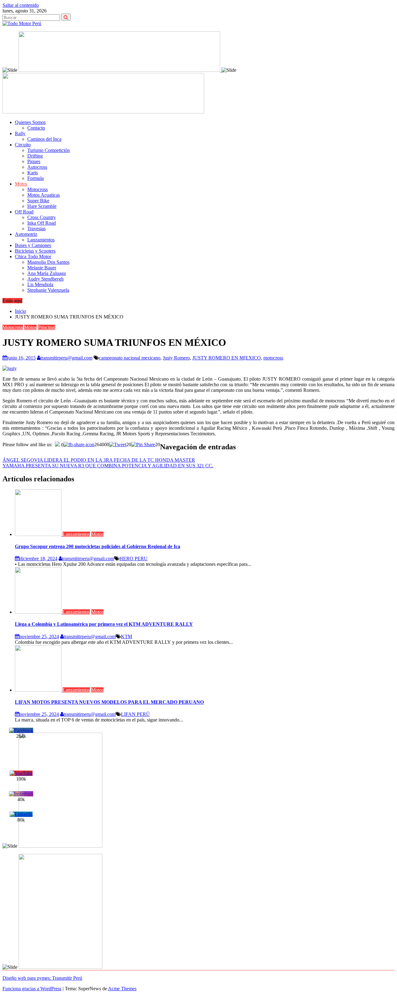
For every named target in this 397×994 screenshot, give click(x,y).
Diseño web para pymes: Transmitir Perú (42, 978)
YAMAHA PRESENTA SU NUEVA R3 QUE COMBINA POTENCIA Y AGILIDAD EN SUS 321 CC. (107, 465)
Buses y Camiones (33, 245)
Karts (32, 172)
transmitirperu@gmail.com (66, 357)
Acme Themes (122, 988)
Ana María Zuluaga (46, 273)
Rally (20, 133)
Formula (35, 178)
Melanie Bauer (41, 267)
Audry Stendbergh (45, 279)
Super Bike (38, 200)
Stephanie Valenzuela (48, 290)
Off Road (24, 211)
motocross (273, 357)
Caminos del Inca (44, 139)
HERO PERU (133, 558)
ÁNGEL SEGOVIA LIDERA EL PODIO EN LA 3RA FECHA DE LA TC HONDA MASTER (98, 460)
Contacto (36, 128)
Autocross (37, 167)
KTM (126, 636)
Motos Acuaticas (43, 195)
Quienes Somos (30, 122)
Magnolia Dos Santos (48, 262)
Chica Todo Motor (33, 256)
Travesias (36, 228)
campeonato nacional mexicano (129, 357)
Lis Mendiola (40, 284)
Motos (21, 183)
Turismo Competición (48, 150)
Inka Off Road (41, 223)
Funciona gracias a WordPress (31, 988)
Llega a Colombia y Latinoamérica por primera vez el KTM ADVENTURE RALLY (104, 624)
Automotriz (26, 234)
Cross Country (41, 217)
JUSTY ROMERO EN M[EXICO (226, 357)
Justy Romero (176, 357)
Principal (46, 327)
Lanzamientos (41, 239)
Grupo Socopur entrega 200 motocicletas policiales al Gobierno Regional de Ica (97, 546)
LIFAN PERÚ (135, 714)
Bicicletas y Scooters (35, 251)
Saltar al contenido (20, 5)
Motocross (37, 189)
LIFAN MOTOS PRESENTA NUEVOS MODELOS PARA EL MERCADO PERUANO (109, 702)
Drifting (35, 155)
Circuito (23, 144)
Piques (33, 161)
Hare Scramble (41, 206)
